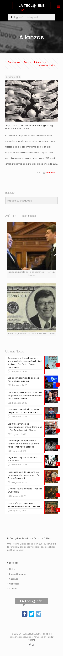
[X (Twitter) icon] (33, 644)
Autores (40, 62)
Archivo (13, 588)
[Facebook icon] (30, 644)
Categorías (14, 62)
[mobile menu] (58, 6)
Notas (12, 569)
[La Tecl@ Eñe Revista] (31, 6)
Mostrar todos (48, 65)
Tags (26, 62)
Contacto (14, 583)
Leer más (50, 172)
